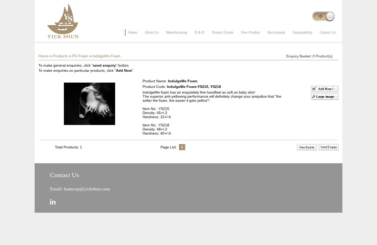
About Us (151, 32)
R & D (199, 32)
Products (60, 56)
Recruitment (276, 32)
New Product (250, 32)
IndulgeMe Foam (106, 56)
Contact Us (328, 32)
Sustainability (302, 32)
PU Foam (80, 56)
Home (132, 32)
